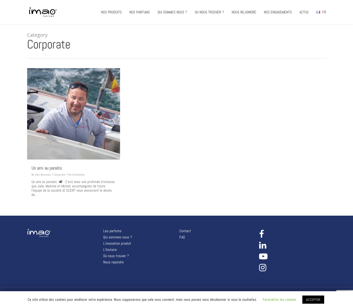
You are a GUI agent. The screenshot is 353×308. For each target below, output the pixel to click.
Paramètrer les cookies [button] (279, 299)
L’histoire (110, 250)
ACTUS (304, 12)
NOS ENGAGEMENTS (278, 12)
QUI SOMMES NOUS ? (172, 12)
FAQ (182, 237)
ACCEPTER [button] (313, 299)
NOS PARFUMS (139, 12)
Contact (185, 231)
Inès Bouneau (43, 175)
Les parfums (112, 231)
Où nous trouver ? (116, 256)
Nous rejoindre (113, 262)
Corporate (59, 175)
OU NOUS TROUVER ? (209, 12)
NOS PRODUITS (111, 12)
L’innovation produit (117, 243)
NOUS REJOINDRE (244, 12)
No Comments (76, 175)
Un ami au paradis (46, 168)
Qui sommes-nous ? (117, 237)
